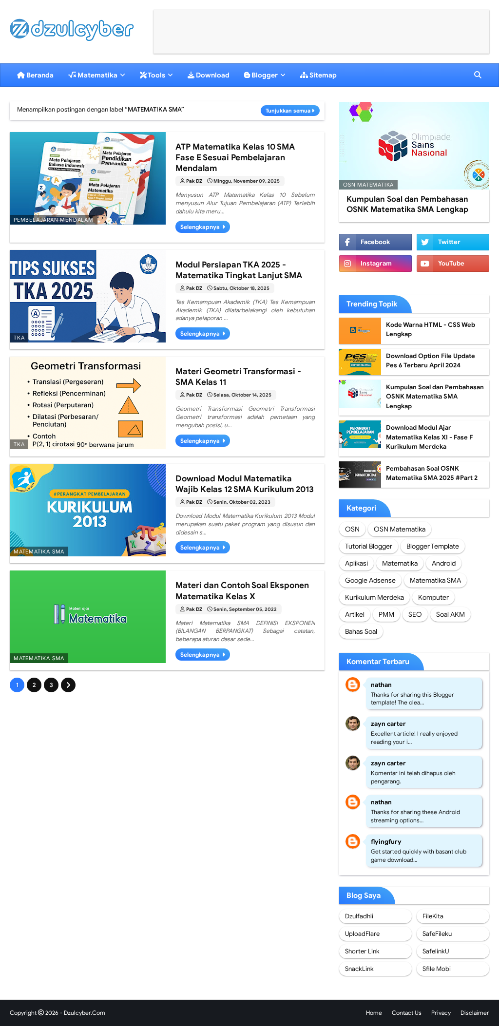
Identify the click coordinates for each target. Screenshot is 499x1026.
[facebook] (375, 242)
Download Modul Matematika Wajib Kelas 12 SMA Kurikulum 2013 (244, 484)
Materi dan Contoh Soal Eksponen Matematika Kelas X (242, 590)
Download (212, 75)
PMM (386, 614)
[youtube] (453, 263)
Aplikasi (356, 563)
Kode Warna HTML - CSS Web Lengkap (430, 330)
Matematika (96, 75)
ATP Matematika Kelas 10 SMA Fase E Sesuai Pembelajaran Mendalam (235, 157)
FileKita (432, 916)
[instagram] (375, 263)
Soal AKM (450, 614)
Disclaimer (475, 1012)
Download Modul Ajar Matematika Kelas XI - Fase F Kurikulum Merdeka (429, 437)
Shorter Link (362, 951)
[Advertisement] (321, 32)
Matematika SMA (435, 580)
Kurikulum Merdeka (374, 597)
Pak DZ (194, 181)
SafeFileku (437, 934)
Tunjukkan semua (288, 110)
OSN (352, 529)
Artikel (355, 614)
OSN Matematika (399, 529)
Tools (156, 75)
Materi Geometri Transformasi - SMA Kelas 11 (238, 376)
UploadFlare (362, 934)
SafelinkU (435, 951)
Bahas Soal (361, 631)
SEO (415, 614)
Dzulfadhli (359, 916)
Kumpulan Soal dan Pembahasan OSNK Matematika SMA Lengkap (407, 204)
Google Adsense (370, 580)
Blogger (264, 75)
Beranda (39, 75)
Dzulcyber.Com (84, 1012)
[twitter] (453, 242)
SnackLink (359, 969)
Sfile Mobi (436, 969)
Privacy (441, 1012)
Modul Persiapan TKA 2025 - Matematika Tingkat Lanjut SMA (238, 270)
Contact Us (407, 1012)
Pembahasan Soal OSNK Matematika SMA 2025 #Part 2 (432, 473)
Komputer (433, 597)
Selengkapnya (200, 226)
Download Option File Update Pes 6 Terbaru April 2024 (430, 361)
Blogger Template (432, 546)
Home (374, 1012)
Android (444, 563)
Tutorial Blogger (368, 546)
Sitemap (322, 75)
